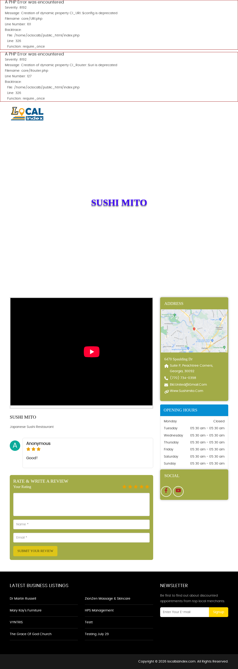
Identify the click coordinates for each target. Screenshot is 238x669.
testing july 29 (97, 634)
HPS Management (99, 610)
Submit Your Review (35, 551)
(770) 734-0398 (183, 378)
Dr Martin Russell (23, 598)
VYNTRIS (16, 622)
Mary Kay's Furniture (26, 610)
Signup (218, 612)
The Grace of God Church (31, 634)
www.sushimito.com (186, 391)
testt (89, 622)
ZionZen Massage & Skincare (107, 598)
